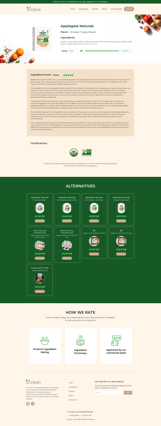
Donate (129, 9)
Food (73, 9)
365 (94, 231)
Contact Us (73, 400)
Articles (95, 9)
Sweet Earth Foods (39, 268)
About (104, 9)
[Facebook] (28, 404)
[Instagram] (33, 404)
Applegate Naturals (40, 197)
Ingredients (83, 9)
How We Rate (116, 9)
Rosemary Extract (90, 44)
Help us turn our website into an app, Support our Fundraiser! (80, 2)
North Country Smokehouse (39, 232)
